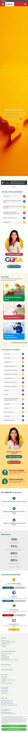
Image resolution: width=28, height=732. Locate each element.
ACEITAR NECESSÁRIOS (14, 729)
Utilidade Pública (5, 643)
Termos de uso (5, 693)
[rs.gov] (3, 0)
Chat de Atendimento (6, 683)
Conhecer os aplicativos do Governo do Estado (14, 523)
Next (27, 211)
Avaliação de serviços (6, 712)
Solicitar (8, 587)
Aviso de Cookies (4, 723)
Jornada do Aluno (11, 317)
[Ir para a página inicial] (9, 4)
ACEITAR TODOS (14, 726)
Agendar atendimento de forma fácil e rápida (14, 512)
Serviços (3, 638)
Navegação (4, 688)
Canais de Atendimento (8, 651)
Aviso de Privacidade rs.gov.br (8, 713)
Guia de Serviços (6, 664)
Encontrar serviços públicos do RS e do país (14, 501)
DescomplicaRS (5, 658)
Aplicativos (3, 645)
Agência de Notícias (6, 702)
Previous (1, 211)
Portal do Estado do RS (7, 700)
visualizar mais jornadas (19, 342)
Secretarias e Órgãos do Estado (9, 705)
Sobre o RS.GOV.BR (7, 669)
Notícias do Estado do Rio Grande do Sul (13, 121)
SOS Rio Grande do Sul (13, 118)
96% (14, 553)
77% (14, 546)
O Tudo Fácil (4, 676)
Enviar (8, 615)
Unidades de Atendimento (8, 680)
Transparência (5, 710)
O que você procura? (14, 110)
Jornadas (3, 646)
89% (14, 560)
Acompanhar (20, 615)
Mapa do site (4, 691)
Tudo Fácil (13, 124)
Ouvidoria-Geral (5, 656)
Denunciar (8, 600)
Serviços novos (5, 640)
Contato (3, 681)
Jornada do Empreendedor (10, 336)
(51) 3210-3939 (15, 267)
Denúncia (3, 655)
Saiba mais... (4, 698)
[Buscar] (24, 114)
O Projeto (3, 678)
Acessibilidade (4, 690)
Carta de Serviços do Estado (8, 642)
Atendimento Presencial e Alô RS (9, 660)
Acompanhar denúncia (20, 600)
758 (14, 539)
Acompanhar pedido (20, 587)
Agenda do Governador (7, 703)
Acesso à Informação (6, 653)
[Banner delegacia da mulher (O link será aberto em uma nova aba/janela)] (14, 183)
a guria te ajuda (14, 457)
